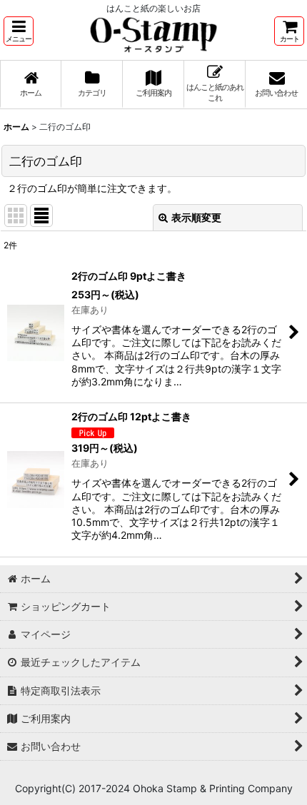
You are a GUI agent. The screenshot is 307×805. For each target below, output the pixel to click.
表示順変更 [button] (196, 217)
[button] (19, 31)
